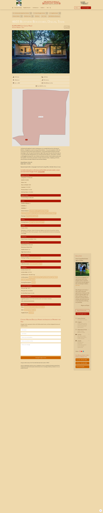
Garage (42, 222)
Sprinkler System (31, 279)
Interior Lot (31, 277)
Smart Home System (40, 213)
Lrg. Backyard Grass (46, 277)
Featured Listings (18, 7)
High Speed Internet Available (28, 213)
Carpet (27, 216)
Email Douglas (81, 366)
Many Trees (54, 277)
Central (31, 257)
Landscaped (38, 277)
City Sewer (33, 264)
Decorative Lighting (34, 210)
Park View (24, 279)
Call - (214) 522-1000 (82, 359)
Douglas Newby (79, 256)
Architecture (35, 7)
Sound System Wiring (51, 213)
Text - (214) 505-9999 (82, 363)
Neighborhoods (26, 7)
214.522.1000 (41, 171)
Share (66, 27)
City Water (39, 264)
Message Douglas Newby (40, 357)
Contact (85, 7)
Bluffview (31, 312)
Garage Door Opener (34, 222)
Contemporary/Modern (30, 309)
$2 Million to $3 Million (39, 307)
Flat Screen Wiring (44, 210)
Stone (32, 216)
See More (78, 285)
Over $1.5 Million (28, 307)
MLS (48, 7)
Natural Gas (37, 257)
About (76, 7)
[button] (40, 117)
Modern (42, 7)
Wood (36, 216)
